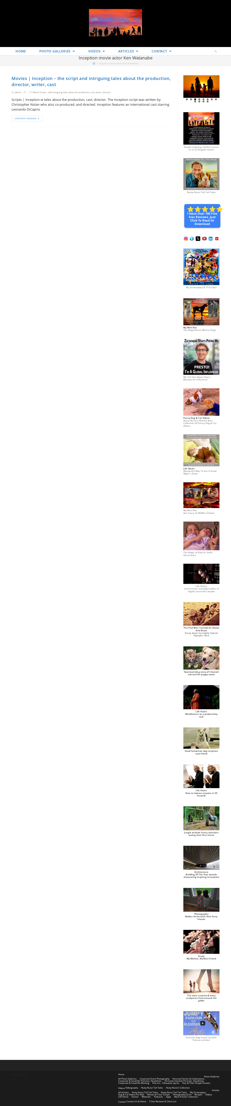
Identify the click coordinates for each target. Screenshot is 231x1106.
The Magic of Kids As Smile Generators (197, 554)
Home (121, 1074)
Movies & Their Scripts (158, 1094)
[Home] (94, 63)
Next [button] (215, 86)
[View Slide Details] (201, 86)
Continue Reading (25, 118)
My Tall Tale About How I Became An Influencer (197, 378)
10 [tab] (199, 101)
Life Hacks (123, 1096)
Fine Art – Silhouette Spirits (165, 1083)
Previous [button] (187, 86)
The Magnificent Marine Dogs (199, 330)
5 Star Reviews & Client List (162, 1101)
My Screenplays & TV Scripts (201, 287)
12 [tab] (208, 101)
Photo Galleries (211, 1076)
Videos (121, 1088)
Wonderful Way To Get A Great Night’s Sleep (200, 472)
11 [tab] (203, 101)
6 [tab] (208, 99)
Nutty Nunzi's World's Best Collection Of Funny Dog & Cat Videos (200, 423)
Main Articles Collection (186, 1096)
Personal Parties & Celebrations (188, 1078)
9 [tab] (195, 101)
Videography (131, 1087)
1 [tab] (187, 99)
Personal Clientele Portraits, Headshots (184, 1080)
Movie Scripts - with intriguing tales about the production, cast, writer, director (72, 92)
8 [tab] (216, 99)
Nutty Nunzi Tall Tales (152, 1087)
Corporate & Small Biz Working (133, 1083)
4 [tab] (199, 99)
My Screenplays (198, 1092)
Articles (215, 1090)
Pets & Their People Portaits (196, 1083)
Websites (146, 1096)
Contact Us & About (136, 1101)
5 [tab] (203, 99)
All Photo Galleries (127, 1078)
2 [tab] (191, 99)
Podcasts (158, 1096)
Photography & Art (182, 1094)
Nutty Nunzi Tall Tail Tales (201, 192)
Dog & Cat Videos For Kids (131, 1094)
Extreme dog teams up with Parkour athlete (201, 1039)
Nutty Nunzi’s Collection (178, 1087)
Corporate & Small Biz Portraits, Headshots (140, 1080)
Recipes (198, 1094)
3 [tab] (195, 99)
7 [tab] (212, 99)
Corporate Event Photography (154, 1078)
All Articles (123, 1092)
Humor (135, 1096)
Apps (168, 1096)
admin (18, 92)
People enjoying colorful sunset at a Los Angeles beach (201, 148)
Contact (122, 1101)
